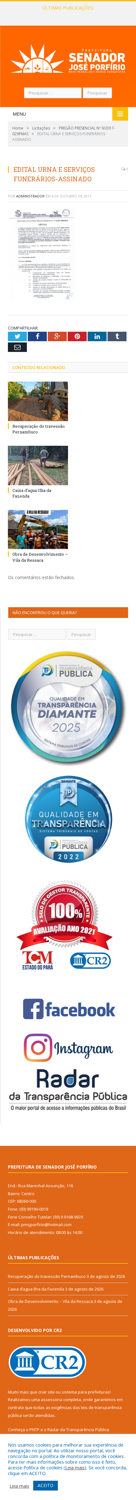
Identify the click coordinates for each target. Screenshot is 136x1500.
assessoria (51, 1399)
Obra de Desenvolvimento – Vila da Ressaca (40, 557)
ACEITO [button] (45, 1485)
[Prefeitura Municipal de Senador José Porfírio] (68, 57)
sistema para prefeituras (86, 1392)
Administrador (30, 196)
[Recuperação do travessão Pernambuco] (38, 401)
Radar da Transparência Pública (78, 1429)
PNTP (34, 1429)
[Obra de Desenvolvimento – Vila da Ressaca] (38, 529)
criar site (46, 1392)
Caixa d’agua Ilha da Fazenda (66, 14)
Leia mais (75, 1467)
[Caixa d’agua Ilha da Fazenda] (38, 465)
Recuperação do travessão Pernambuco (47, 1276)
